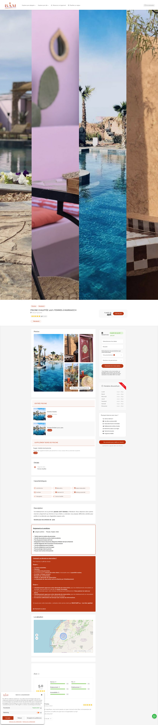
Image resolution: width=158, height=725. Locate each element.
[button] (41, 695)
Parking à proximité (80, 492)
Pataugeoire (39, 496)
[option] (102, 155)
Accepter (8, 718)
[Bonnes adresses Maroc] (10, 5)
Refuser (20, 718)
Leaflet (75, 651)
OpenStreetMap (82, 651)
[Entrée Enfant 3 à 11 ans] (40, 429)
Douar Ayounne (37, 312)
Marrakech (41, 306)
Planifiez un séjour (75, 5)
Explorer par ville (43, 5)
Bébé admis (59, 488)
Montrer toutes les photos (79, 388)
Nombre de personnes (110, 360)
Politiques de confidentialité (15, 721)
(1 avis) (44, 316)
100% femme (39, 488)
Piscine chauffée (59, 496)
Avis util (48, 718)
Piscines (34, 306)
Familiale (38, 492)
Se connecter (150, 5)
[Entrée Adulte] (40, 414)
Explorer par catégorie (28, 5)
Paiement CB (60, 492)
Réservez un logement (59, 5)
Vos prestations (108, 355)
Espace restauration (80, 488)
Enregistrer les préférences (34, 718)
